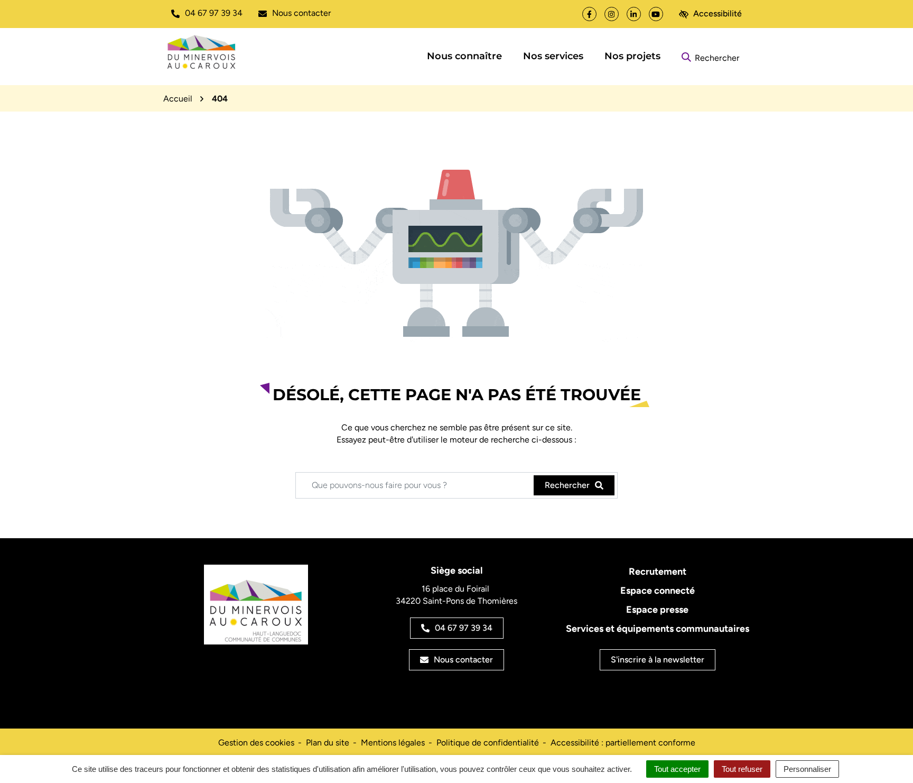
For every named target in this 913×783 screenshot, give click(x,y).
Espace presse (657, 609)
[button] (207, 13)
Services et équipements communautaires (657, 628)
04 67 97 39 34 (463, 628)
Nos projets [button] (632, 56)
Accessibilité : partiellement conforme (623, 743)
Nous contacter (463, 660)
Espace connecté (657, 590)
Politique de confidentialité (487, 743)
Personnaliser (807, 768)
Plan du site (327, 743)
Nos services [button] (553, 56)
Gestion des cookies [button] (256, 743)
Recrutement (657, 571)
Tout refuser (742, 768)
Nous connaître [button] (464, 56)
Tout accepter (677, 768)
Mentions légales (393, 743)
